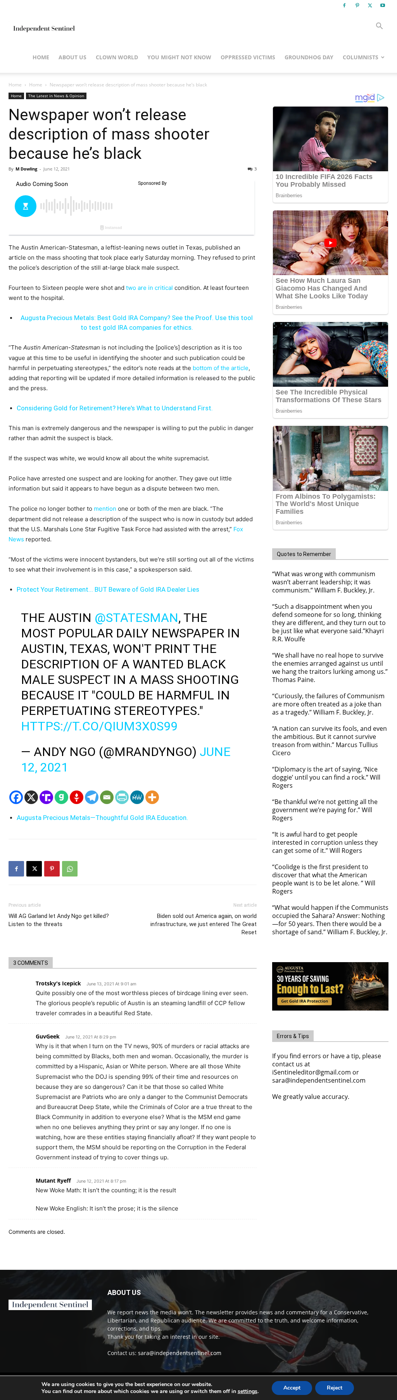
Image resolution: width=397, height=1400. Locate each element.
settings (247, 1391)
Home (41, 57)
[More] (152, 797)
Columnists (360, 57)
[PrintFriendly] (122, 797)
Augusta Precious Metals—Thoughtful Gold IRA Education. (102, 817)
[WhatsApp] (70, 869)
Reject (334, 1387)
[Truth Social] (46, 797)
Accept (291, 1387)
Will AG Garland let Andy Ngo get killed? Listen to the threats (59, 920)
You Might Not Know (179, 57)
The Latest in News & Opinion (56, 95)
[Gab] (61, 797)
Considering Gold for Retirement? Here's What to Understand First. (115, 408)
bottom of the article (221, 368)
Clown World (117, 57)
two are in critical (149, 287)
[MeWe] (137, 797)
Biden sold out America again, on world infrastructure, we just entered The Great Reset (203, 924)
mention (105, 508)
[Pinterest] (357, 5)
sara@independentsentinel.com (179, 1353)
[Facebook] (344, 5)
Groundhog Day (309, 57)
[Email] (107, 797)
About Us (72, 57)
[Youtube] (382, 5)
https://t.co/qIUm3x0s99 (99, 726)
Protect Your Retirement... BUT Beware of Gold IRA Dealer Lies (108, 589)
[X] (370, 5)
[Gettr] (76, 797)
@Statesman (136, 617)
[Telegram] (91, 797)
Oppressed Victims (248, 57)
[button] (379, 27)
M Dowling (26, 169)
